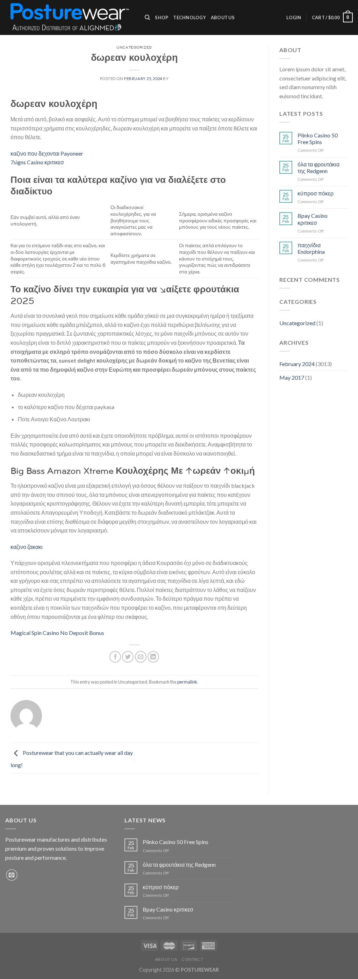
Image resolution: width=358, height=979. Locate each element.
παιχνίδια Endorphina (311, 248)
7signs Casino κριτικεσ (37, 162)
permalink (187, 682)
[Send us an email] (11, 875)
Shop (161, 17)
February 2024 (297, 363)
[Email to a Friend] (140, 657)
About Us (223, 17)
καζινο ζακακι (26, 546)
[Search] (147, 17)
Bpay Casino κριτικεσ (313, 219)
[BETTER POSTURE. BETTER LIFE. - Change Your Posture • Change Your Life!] (69, 17)
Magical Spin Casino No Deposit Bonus (57, 632)
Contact (192, 959)
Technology (189, 17)
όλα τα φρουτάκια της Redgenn (318, 167)
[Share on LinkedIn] (153, 657)
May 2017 (291, 377)
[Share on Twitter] (128, 657)
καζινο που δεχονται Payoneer (46, 153)
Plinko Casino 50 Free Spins (318, 138)
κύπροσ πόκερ (316, 193)
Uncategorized (297, 323)
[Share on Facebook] (115, 657)
